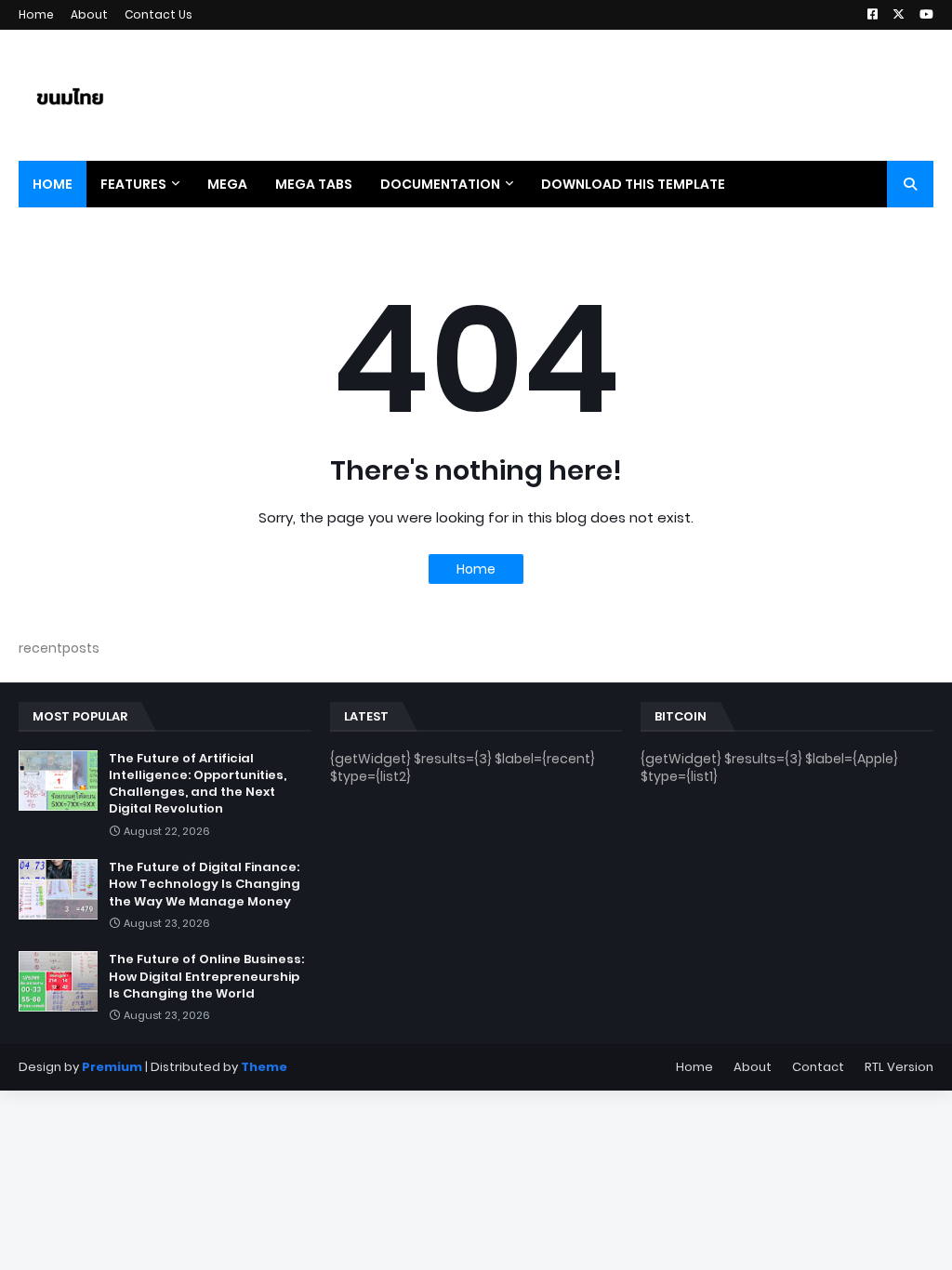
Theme (264, 1067)
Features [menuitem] (133, 184)
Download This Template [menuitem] (633, 184)
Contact (818, 1067)
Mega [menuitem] (227, 184)
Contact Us (158, 14)
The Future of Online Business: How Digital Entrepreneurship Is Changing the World (206, 976)
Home (36, 14)
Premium (112, 1067)
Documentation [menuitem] (440, 184)
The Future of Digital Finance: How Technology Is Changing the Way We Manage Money (204, 884)
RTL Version (899, 1067)
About (89, 14)
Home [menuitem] (53, 184)
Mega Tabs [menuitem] (313, 184)
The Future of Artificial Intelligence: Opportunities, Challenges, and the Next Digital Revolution (197, 784)
